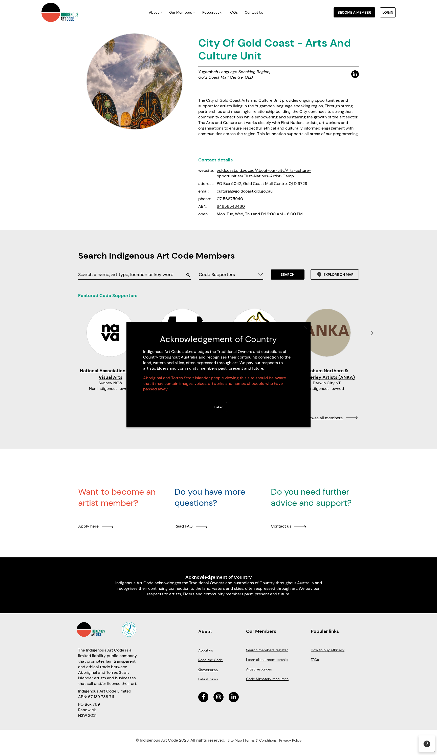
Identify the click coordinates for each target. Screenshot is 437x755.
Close (305, 327)
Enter (218, 407)
